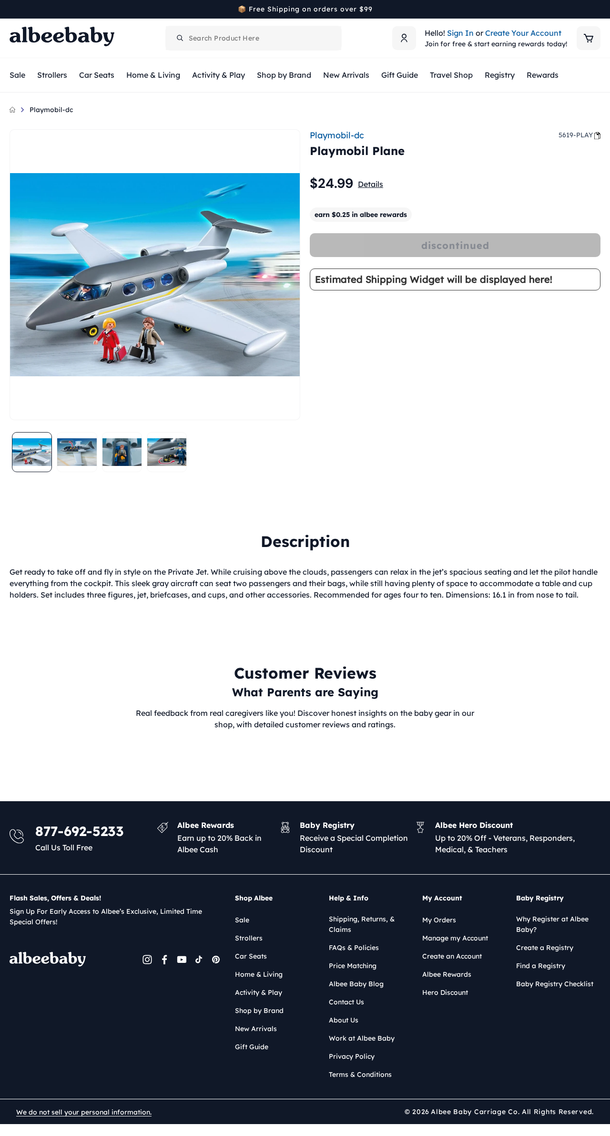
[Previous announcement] (12, 9)
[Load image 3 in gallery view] (122, 452)
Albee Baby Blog (356, 984)
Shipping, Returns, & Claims (362, 924)
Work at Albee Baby (362, 1038)
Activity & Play (258, 992)
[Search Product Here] (180, 38)
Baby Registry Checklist (554, 984)
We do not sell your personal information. (84, 1112)
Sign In (460, 33)
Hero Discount (445, 992)
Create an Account (452, 956)
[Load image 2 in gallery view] (77, 452)
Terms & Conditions (360, 1074)
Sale (242, 920)
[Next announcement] (597, 9)
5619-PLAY (576, 135)
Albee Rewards (446, 974)
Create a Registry (544, 947)
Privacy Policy (352, 1056)
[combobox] (253, 38)
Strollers (249, 938)
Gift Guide (251, 1047)
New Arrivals (256, 1028)
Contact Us (346, 1002)
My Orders (439, 920)
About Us (343, 1020)
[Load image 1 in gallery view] (32, 452)
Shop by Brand (259, 1010)
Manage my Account (455, 938)
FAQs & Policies (354, 947)
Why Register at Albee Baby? (552, 924)
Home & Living (259, 974)
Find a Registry (540, 965)
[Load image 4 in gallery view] (167, 452)
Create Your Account (523, 33)
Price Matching (352, 965)
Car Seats (251, 956)
